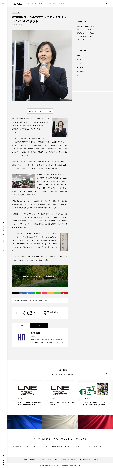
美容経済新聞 (24, 300)
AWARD (79, 55)
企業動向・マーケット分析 (85, 26)
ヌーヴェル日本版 (52, 459)
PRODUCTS (80, 72)
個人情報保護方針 (85, 459)
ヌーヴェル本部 (64, 459)
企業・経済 (44, 300)
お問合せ (95, 459)
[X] (3, 455)
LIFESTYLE (80, 63)
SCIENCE (80, 76)
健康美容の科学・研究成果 (85, 33)
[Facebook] (3, 457)
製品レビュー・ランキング (85, 30)
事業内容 (32, 459)
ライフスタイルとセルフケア (86, 36)
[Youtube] (3, 460)
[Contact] (3, 462)
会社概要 (24, 459)
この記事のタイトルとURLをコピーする (40, 111)
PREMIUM (80, 68)
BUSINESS (34, 300)
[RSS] (3, 464)
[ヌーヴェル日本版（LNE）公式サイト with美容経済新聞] (18, 3)
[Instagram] (3, 453)
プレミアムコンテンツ (84, 39)
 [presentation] (105, 374)
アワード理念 (41, 459)
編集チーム (74, 459)
